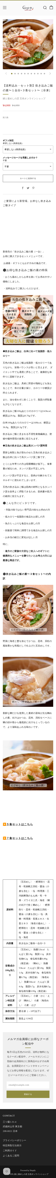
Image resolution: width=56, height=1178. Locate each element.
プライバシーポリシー (14, 1140)
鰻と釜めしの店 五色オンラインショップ (24, 98)
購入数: (6, 117)
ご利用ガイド (10, 1150)
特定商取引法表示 (12, 1145)
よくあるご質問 (11, 1155)
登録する (28, 1094)
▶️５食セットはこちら (18, 824)
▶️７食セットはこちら (18, 838)
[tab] (11, 73)
